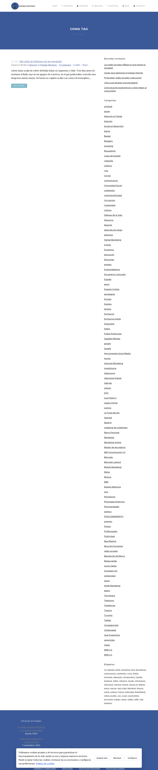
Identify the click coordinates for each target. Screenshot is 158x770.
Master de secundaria (114, 447)
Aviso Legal (67, 768)
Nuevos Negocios (112, 486)
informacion (140, 681)
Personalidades (111, 506)
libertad (108, 417)
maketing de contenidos (116, 427)
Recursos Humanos (113, 546)
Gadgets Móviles (112, 338)
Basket (107, 136)
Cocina (107, 175)
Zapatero (108, 703)
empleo (107, 264)
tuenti (124, 699)
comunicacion (111, 180)
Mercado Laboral (112, 462)
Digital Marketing (112, 239)
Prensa (107, 526)
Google (107, 348)
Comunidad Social (113, 185)
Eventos (108, 304)
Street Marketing (112, 585)
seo (119, 696)
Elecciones (109, 259)
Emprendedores (112, 269)
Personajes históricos (114, 501)
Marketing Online (112, 442)
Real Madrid (110, 541)
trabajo (117, 699)
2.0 (105, 670)
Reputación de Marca (114, 556)
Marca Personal (111, 432)
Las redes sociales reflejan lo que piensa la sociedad (31, 729)
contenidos (109, 190)
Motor (107, 472)
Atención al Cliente (113, 116)
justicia (107, 407)
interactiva (108, 684)
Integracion (109, 373)
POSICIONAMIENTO (113, 516)
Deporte (33, 65)
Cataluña (108, 160)
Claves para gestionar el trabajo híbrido (123, 72)
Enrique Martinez (48, 65)
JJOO (106, 393)
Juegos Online (111, 402)
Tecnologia (109, 595)
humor (107, 358)
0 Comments (65, 65)
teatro (107, 590)
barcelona (125, 670)
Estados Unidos (111, 289)
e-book (107, 244)
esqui (106, 284)
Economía (109, 249)
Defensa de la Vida (113, 215)
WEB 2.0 (108, 649)
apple (107, 111)
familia (107, 309)
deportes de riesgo (113, 230)
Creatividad (109, 205)
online (106, 692)
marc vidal (122, 688)
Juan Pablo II (110, 397)
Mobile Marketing (113, 467)
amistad (108, 106)
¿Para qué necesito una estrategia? (121, 82)
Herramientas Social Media (117, 353)
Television (109, 600)
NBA (106, 481)
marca (106, 688)
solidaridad (110, 575)
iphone (107, 388)
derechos (108, 234)
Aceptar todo (102, 758)
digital (135, 673)
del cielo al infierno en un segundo (41, 61)
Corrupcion (109, 200)
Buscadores (110, 150)
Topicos (108, 610)
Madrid (107, 422)
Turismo (108, 615)
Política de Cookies (115, 768)
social (124, 696)
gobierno (123, 681)
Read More (19, 86)
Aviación (108, 121)
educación (109, 254)
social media (110, 565)
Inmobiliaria (110, 368)
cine (106, 170)
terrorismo (108, 699)
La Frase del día (111, 412)
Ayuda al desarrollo (113, 126)
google (107, 343)
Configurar (132, 758)
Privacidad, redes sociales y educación (122, 77)
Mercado (108, 457)
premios (108, 521)
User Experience (112, 635)
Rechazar (117, 758)
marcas (113, 688)
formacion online (112, 318)
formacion (109, 313)
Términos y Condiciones (44, 768)
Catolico (108, 165)
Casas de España (112, 155)
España (107, 279)
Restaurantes (110, 561)
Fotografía (109, 323)
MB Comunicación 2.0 (114, 452)
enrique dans (129, 677)
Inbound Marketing (113, 363)
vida (141, 699)
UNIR (136, 699)
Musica (107, 477)
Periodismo (109, 496)
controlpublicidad (113, 195)
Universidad (110, 630)
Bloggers (108, 141)
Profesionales (110, 531)
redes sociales (111, 551)
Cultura (107, 210)
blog (133, 670)
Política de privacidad (89, 768)
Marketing (109, 437)
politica (107, 511)
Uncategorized (111, 625)
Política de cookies (45, 763)
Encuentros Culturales (115, 274)
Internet (108, 383)
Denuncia (108, 220)
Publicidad (109, 536)
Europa (107, 299)
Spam (107, 580)
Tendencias (109, 605)
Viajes (107, 645)
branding (108, 146)
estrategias (109, 294)
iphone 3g (133, 684)
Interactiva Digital (112, 378)
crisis (129, 673)
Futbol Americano (113, 333)
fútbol (107, 328)
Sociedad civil (110, 570)
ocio (106, 491)
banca (107, 131)
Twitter (107, 620)
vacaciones (109, 640)
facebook (108, 681)
